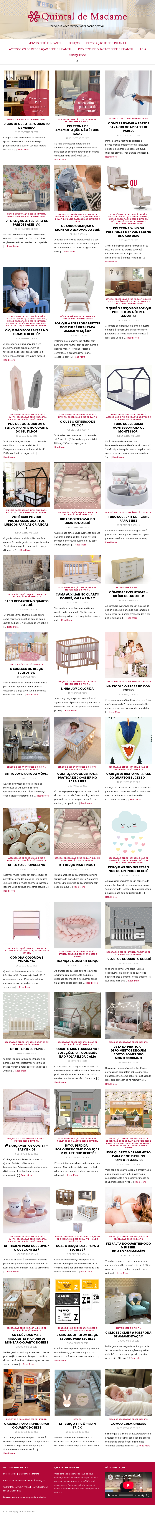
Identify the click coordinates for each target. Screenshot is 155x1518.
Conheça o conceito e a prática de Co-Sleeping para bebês (77, 777)
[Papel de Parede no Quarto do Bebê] (26, 573)
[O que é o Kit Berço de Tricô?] (77, 388)
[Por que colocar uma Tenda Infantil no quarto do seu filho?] (26, 388)
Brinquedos (77, 55)
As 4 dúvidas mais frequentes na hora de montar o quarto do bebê (26, 1339)
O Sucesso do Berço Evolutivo (26, 671)
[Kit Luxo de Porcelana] (26, 831)
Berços (74, 43)
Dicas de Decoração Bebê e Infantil (77, 119)
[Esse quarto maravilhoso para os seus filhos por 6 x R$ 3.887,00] (128, 1112)
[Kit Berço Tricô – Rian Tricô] (77, 1392)
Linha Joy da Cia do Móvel (26, 774)
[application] (128, 1485)
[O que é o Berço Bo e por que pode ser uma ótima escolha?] (128, 281)
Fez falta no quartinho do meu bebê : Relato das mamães (128, 1247)
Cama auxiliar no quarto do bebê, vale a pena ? (77, 596)
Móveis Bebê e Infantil (45, 43)
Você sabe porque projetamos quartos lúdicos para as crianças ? (26, 522)
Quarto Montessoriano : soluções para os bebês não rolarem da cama (77, 1053)
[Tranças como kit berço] (77, 925)
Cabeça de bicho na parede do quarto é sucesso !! (128, 776)
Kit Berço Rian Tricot (77, 865)
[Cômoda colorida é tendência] (26, 923)
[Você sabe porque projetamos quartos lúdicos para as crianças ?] (26, 484)
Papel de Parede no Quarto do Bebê (27, 603)
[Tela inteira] (147, 1495)
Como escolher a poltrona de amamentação (128, 1334)
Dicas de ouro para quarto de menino (26, 126)
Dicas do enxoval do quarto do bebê (77, 521)
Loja (143, 49)
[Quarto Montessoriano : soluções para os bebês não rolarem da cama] (77, 1015)
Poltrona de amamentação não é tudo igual (77, 130)
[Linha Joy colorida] (77, 655)
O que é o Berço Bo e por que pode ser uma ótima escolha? (128, 312)
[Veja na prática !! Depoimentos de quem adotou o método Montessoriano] (128, 1015)
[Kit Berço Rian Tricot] (77, 831)
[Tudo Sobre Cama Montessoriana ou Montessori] (128, 388)
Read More (23, 149)
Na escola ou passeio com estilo (128, 688)
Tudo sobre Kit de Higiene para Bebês (128, 519)
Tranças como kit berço (77, 961)
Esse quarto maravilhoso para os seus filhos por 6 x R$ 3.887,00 (128, 1156)
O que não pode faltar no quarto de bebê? (26, 332)
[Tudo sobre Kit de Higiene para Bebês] (128, 485)
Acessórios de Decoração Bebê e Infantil (40, 49)
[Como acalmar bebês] (128, 1392)
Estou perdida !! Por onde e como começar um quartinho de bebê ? (77, 1149)
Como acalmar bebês (128, 1424)
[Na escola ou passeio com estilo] (128, 655)
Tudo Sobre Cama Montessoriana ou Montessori (128, 428)
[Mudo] (142, 1495)
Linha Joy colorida (77, 688)
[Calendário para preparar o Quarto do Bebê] (26, 1392)
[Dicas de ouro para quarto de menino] (26, 93)
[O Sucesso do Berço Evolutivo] (26, 646)
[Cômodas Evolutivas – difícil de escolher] (128, 569)
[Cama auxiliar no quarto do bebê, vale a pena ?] (77, 569)
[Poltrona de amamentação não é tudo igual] (77, 93)
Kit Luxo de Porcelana (26, 865)
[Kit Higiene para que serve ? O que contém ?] (26, 1210)
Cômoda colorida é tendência (26, 959)
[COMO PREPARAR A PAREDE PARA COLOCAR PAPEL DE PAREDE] (128, 92)
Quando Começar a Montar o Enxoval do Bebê (77, 228)
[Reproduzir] (109, 1495)
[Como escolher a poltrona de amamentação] (128, 1301)
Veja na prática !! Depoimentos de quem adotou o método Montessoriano (128, 1052)
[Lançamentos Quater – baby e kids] (26, 1112)
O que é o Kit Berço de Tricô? (77, 423)
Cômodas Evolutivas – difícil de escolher (128, 594)
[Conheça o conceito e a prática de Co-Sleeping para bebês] (77, 740)
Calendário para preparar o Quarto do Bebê (26, 1426)
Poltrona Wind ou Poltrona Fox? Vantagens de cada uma (128, 232)
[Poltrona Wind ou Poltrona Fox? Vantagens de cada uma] (128, 188)
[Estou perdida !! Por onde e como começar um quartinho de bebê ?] (77, 1112)
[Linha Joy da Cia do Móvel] (26, 740)
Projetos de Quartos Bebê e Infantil (106, 49)
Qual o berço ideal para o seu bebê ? (77, 1248)
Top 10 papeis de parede (26, 1049)
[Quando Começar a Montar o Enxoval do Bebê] (77, 188)
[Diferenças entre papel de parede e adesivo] (26, 187)
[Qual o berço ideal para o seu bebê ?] (77, 1210)
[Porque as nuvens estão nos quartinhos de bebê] (128, 831)
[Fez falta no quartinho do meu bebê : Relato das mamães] (128, 1210)
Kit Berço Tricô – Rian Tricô (77, 1426)
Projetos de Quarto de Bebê (128, 959)
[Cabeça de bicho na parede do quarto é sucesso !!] (128, 740)
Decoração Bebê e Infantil (106, 43)
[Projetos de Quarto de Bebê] (128, 925)
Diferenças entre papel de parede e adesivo (26, 223)
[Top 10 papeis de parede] (26, 1015)
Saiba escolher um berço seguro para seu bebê (77, 1337)
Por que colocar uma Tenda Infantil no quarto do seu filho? (26, 428)
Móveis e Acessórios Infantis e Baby (26, 119)
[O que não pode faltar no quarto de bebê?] (26, 290)
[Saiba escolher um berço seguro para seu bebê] (77, 1301)
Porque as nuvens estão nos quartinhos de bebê (128, 869)
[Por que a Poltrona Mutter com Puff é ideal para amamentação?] (77, 290)
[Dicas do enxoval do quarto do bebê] (77, 485)
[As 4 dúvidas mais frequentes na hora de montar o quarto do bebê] (26, 1301)
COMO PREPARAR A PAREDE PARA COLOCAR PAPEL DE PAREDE (128, 127)
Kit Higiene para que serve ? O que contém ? (26, 1248)
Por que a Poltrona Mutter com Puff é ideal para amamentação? (77, 327)
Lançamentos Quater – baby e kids (28, 1148)
